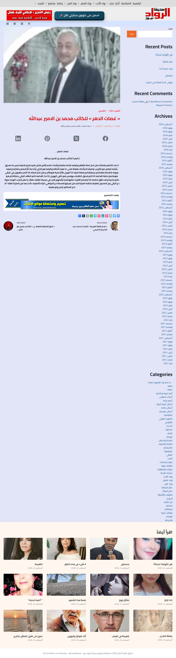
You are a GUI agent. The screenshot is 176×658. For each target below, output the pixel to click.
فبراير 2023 (167, 273)
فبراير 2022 (167, 316)
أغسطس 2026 (165, 124)
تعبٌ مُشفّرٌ (167, 62)
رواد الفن (72, 3)
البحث (170, 29)
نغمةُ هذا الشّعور (77, 600)
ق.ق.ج (169, 498)
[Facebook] (29, 23)
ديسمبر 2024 (166, 193)
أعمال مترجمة (165, 411)
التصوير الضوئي (165, 419)
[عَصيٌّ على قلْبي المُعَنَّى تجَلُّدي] (23, 621)
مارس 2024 (167, 226)
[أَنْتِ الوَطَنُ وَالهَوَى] (66, 621)
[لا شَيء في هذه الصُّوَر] (66, 549)
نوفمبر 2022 (166, 284)
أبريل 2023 (167, 265)
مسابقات (168, 509)
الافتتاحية (126, 3)
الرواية (169, 437)
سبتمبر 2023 (166, 247)
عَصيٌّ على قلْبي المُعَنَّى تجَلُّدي (28, 636)
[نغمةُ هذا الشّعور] (66, 585)
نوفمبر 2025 (166, 157)
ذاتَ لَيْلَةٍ (168, 600)
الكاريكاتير (168, 448)
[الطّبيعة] (23, 549)
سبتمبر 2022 (166, 291)
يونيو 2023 (167, 258)
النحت (170, 458)
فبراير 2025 (167, 189)
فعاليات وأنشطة (165, 495)
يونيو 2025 (167, 175)
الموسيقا (168, 451)
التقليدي (102, 110)
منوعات (169, 516)
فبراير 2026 (167, 146)
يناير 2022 (168, 320)
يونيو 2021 (167, 345)
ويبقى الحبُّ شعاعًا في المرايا (159, 82)
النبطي (169, 455)
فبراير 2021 (167, 360)
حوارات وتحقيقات (164, 469)
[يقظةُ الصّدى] (153, 621)
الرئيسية (137, 3)
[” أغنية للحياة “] (23, 585)
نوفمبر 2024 (166, 197)
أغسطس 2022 (165, 294)
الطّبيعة (39, 564)
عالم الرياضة (167, 487)
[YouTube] (7, 23)
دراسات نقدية (166, 473)
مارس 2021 (167, 356)
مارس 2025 (167, 186)
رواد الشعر (86, 3)
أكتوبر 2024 (167, 200)
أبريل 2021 (167, 352)
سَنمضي (168, 75)
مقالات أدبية (166, 513)
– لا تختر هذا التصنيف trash (160, 382)
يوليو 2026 (167, 128)
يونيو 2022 (167, 302)
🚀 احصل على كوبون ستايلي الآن (79, 15)
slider (170, 386)
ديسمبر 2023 (166, 237)
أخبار (117, 3)
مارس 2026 (167, 142)
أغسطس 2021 (165, 338)
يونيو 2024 (167, 215)
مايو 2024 (167, 218)
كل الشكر (168, 502)
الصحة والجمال (165, 440)
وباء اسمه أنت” (165, 69)
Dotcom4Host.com (51, 653)
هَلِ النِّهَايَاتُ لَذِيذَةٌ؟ (163, 55)
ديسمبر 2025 (166, 153)
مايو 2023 (167, 262)
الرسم (169, 433)
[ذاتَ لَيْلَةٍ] (153, 585)
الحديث (169, 426)
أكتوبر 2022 (167, 287)
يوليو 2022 (167, 298)
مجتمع (51, 3)
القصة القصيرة (165, 444)
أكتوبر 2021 (167, 331)
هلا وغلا (168, 520)
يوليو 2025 (167, 171)
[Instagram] (14, 23)
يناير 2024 (168, 233)
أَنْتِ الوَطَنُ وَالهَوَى (76, 636)
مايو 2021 (167, 349)
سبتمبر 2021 (166, 334)
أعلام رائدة (167, 401)
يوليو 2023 (167, 255)
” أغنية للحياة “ (35, 600)
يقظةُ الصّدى (166, 636)
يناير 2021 (168, 363)
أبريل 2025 (167, 182)
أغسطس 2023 (165, 251)
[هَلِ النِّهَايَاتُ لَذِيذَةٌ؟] (153, 549)
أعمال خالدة (166, 408)
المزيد (41, 3)
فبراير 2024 (167, 229)
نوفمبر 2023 (166, 240)
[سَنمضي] (109, 549)
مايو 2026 (167, 135)
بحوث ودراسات (166, 462)
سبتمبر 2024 (166, 204)
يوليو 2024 (167, 211)
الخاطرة (169, 429)
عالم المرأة (167, 491)
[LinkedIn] (18, 138)
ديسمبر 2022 (166, 280)
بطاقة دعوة (166, 466)
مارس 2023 (167, 269)
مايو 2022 (167, 305)
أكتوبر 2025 (167, 160)
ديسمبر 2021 (166, 323)
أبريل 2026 (167, 139)
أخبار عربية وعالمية (164, 393)
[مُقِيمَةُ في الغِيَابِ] (109, 621)
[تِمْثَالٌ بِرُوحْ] (109, 585)
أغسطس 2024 (165, 207)
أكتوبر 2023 (167, 244)
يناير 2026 (168, 150)
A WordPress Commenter (160, 101)
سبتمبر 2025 (166, 164)
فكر (112, 3)
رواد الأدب (100, 3)
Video (169, 390)
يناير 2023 (168, 276)
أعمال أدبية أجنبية (164, 404)
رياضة (60, 3)
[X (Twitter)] (22, 23)
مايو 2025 (167, 178)
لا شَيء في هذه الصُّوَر (75, 564)
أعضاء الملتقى (165, 397)
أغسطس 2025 (165, 168)
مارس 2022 (167, 313)
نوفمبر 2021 (166, 327)
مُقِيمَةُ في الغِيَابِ (120, 636)
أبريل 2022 (167, 309)
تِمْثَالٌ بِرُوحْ (124, 600)
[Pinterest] (47, 138)
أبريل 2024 (167, 222)
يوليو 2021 (167, 341)
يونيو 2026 (167, 131)
